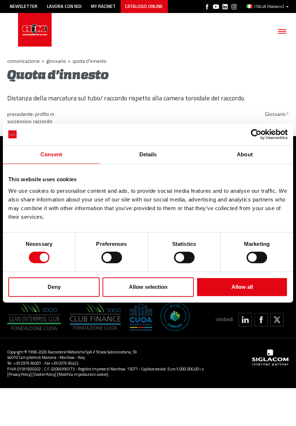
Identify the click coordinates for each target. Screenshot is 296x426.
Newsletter (24, 6)
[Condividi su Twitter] (277, 319)
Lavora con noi (64, 6)
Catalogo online (144, 6)
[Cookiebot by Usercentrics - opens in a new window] (256, 134)
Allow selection (148, 287)
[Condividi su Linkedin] (245, 319)
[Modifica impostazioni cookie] (82, 374)
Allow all (242, 287)
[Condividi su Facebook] (261, 319)
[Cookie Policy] (44, 374)
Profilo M (44, 114)
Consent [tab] (51, 154)
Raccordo (42, 121)
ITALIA (269, 6)
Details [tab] (148, 154)
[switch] (111, 257)
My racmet (103, 6)
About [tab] (245, 154)
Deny (54, 287)
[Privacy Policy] (19, 374)
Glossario (56, 61)
